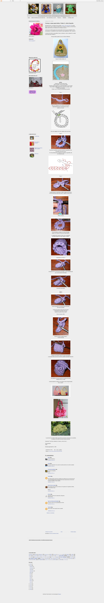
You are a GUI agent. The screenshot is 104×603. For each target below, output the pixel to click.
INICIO (29, 17)
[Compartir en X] (59, 449)
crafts (72, 554)
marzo (31, 579)
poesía (47, 558)
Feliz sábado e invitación (37, 142)
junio (30, 575)
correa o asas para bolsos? (66, 25)
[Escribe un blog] (57, 449)
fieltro (51, 555)
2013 (31, 583)
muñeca (71, 557)
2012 (31, 585)
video (61, 559)
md (48, 557)
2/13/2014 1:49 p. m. (51, 466)
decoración (35, 555)
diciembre (31, 566)
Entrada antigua (73, 531)
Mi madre (53, 557)
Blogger (59, 594)
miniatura (56, 557)
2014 (31, 565)
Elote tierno (36, 153)
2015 (31, 564)
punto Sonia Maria (63, 558)
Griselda (49, 476)
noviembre (31, 568)
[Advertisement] (61, 522)
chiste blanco (59, 554)
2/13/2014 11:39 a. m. (51, 460)
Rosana (49, 494)
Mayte (49, 457)
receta (68, 558)
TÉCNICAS (59, 17)
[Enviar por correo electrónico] (56, 449)
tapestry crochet (47, 559)
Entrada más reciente (49, 531)
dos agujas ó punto (41, 555)
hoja (29, 557)
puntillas (51, 558)
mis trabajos (63, 557)
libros (46, 557)
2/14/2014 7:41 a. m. (51, 482)
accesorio (50, 451)
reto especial (40, 559)
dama (53, 451)
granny (68, 555)
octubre (31, 569)
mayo (31, 576)
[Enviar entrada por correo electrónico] (54, 449)
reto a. (34, 559)
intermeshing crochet (38, 557)
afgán (36, 554)
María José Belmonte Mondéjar (53, 501)
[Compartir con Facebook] (60, 449)
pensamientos (43, 558)
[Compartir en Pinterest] (61, 449)
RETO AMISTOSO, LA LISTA (51, 17)
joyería (43, 557)
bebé (51, 554)
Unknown (49, 507)
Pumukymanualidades (52, 469)
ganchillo (55, 451)
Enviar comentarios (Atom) (54, 533)
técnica (55, 559)
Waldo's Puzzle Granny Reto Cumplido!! (38, 148)
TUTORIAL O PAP (71, 17)
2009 (31, 589)
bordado (55, 554)
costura (67, 554)
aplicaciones (46, 554)
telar (58, 559)
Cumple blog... (37, 136)
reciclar (71, 558)
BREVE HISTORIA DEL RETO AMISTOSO (38, 17)
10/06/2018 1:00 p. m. (51, 510)
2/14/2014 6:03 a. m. (51, 473)
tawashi (51, 559)
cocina (64, 554)
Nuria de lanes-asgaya (52, 485)
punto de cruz (56, 558)
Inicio (61, 531)
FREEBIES (64, 17)
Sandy (49, 463)
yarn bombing (65, 559)
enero (31, 582)
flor (53, 555)
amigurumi (40, 554)
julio (30, 573)
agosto (31, 572)
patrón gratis (60, 451)
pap (57, 451)
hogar (72, 555)
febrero (31, 580)
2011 (31, 586)
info (32, 557)
